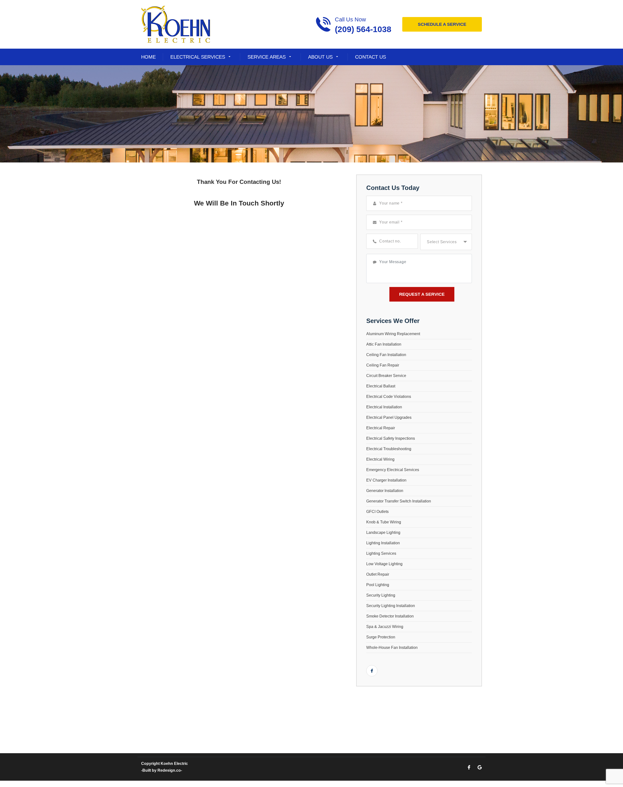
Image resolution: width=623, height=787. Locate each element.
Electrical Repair (380, 428)
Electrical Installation (384, 407)
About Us (320, 57)
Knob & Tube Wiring (383, 522)
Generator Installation (384, 491)
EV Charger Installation (386, 480)
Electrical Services (197, 57)
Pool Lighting (377, 585)
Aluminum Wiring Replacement (393, 334)
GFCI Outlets (377, 512)
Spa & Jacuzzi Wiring (384, 627)
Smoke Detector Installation (390, 616)
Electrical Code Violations (388, 396)
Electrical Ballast (380, 386)
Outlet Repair (377, 574)
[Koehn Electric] (175, 24)
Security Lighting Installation (390, 606)
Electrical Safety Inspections (390, 438)
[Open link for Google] (479, 767)
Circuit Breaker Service (386, 376)
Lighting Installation (383, 543)
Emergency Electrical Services (392, 470)
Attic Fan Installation (383, 344)
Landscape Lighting (383, 532)
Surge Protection (380, 637)
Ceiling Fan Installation (386, 355)
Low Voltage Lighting (384, 564)
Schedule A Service (442, 24)
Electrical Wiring (380, 459)
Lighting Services (381, 553)
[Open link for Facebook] (371, 670)
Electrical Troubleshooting (388, 449)
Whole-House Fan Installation (392, 647)
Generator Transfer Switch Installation (398, 501)
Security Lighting (380, 595)
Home (148, 57)
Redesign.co (169, 770)
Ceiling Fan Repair (382, 365)
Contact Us (370, 57)
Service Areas (266, 57)
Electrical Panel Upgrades (389, 417)
